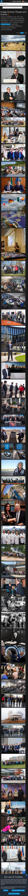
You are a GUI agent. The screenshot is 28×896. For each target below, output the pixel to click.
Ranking (21, 32)
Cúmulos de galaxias (19, 20)
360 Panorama (9, 16)
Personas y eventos (5, 24)
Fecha (26, 32)
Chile (21, 16)
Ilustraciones (4, 22)
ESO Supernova (13, 18)
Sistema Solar (19, 26)
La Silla (10, 22)
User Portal (19, 1)
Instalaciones (14, 24)
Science (14, 1)
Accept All (6, 890)
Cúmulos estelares (5, 27)
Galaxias (11, 20)
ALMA (15, 16)
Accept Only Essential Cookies (18, 890)
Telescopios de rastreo (6, 29)
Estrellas (13, 27)
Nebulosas (15, 22)
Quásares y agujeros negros (7, 26)
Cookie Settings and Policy (14, 893)
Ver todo (3, 16)
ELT (8, 18)
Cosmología (4, 18)
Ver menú (4, 4)
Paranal (21, 22)
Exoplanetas (21, 18)
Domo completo (4, 20)
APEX (18, 16)
